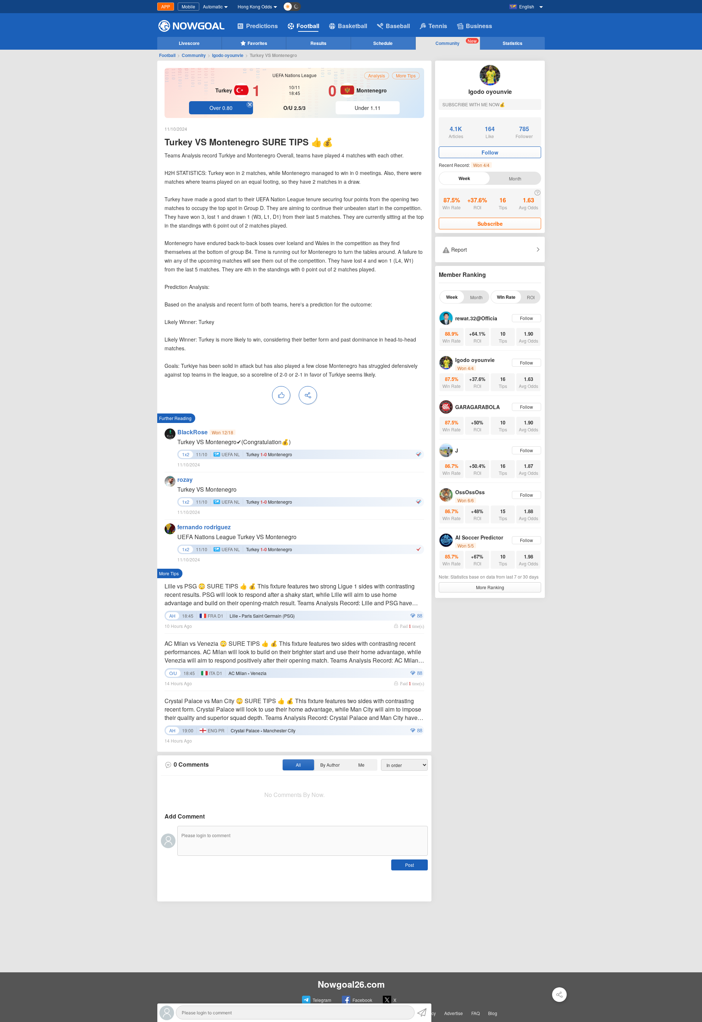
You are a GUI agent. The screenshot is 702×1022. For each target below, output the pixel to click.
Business (479, 26)
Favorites (257, 43)
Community (456, 42)
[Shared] (559, 994)
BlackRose (192, 432)
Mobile (188, 6)
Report (458, 249)
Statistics (512, 43)
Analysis (376, 75)
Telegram (322, 1000)
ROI (531, 297)
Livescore (189, 43)
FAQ (475, 1013)
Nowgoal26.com (351, 984)
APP (165, 6)
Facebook (362, 1000)
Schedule (383, 43)
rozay (185, 479)
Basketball (352, 26)
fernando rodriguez (204, 527)
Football (308, 26)
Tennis (438, 26)
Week (464, 178)
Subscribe (490, 223)
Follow (490, 152)
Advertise (453, 1013)
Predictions (262, 26)
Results (318, 43)
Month (515, 178)
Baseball (398, 26)
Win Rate (506, 297)
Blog (492, 1013)
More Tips (406, 75)
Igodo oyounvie (228, 55)
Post (409, 865)
